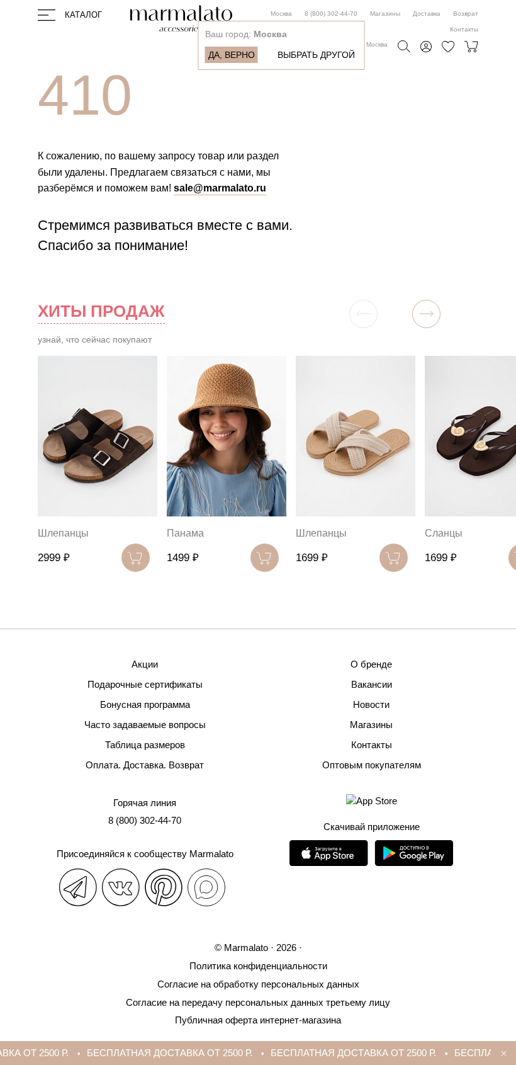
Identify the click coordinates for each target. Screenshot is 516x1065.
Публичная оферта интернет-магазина (258, 1020)
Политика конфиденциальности (258, 965)
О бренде (371, 664)
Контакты (464, 29)
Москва (281, 13)
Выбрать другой (316, 55)
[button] (426, 314)
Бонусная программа (145, 704)
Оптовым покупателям (371, 765)
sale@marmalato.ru (220, 188)
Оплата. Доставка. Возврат (145, 765)
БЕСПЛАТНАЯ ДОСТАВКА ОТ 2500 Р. (162, 1052)
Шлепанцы (63, 533)
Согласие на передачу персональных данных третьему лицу (258, 1002)
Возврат (465, 13)
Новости (371, 704)
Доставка (426, 13)
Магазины (385, 13)
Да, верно (231, 55)
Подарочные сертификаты (145, 684)
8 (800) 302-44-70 (331, 13)
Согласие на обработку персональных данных (258, 984)
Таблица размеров (145, 744)
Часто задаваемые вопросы (145, 724)
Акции (145, 664)
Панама (185, 533)
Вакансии (371, 684)
